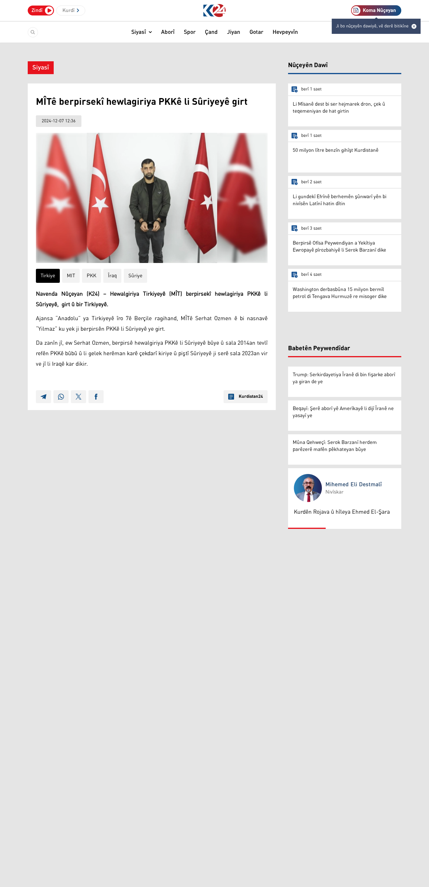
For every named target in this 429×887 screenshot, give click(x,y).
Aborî (168, 32)
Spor (190, 32)
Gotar (256, 32)
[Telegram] (43, 396)
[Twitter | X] (78, 396)
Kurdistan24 (251, 397)
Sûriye (135, 276)
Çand (211, 32)
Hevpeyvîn (285, 32)
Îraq (112, 276)
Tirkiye (48, 276)
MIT (71, 276)
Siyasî (138, 32)
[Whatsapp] (61, 396)
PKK (91, 276)
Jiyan (233, 32)
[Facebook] (96, 396)
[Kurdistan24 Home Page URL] (214, 10)
